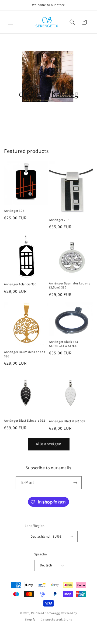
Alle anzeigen (48, 443)
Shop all (49, 79)
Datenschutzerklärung (56, 619)
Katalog (64, 93)
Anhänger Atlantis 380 (20, 284)
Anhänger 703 (59, 220)
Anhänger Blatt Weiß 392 (67, 421)
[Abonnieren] (75, 482)
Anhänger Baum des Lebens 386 (24, 354)
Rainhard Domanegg (45, 613)
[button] (11, 22)
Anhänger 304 (14, 211)
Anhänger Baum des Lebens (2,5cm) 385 (69, 285)
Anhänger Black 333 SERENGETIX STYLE (63, 344)
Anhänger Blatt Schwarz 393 (24, 420)
